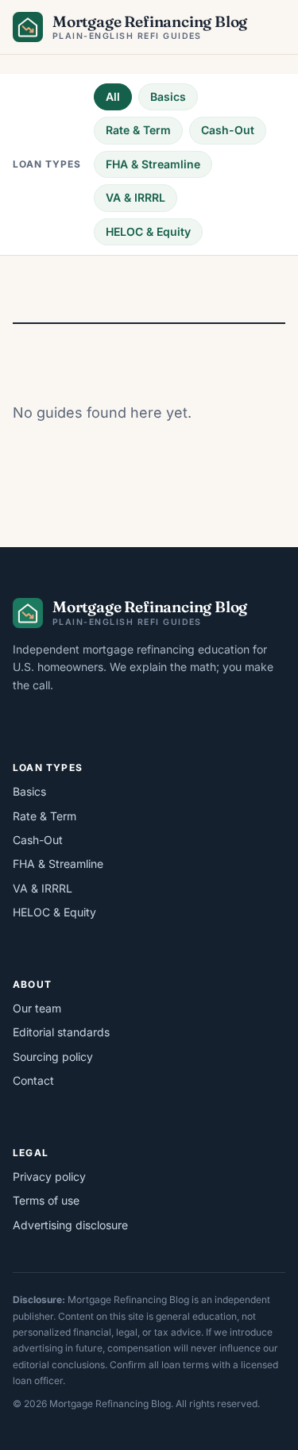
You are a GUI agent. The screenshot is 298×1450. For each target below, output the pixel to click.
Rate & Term (138, 130)
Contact (33, 1080)
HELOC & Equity (148, 231)
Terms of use (46, 1200)
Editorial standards (61, 1032)
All (113, 96)
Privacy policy (49, 1176)
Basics (168, 96)
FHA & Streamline (153, 164)
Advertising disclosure (70, 1225)
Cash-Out (227, 130)
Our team (37, 1008)
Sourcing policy (53, 1056)
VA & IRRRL (135, 197)
